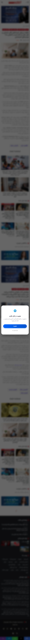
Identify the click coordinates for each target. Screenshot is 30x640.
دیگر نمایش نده (15, 330)
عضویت (15, 326)
